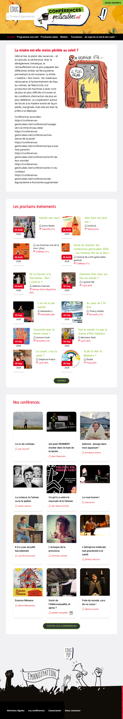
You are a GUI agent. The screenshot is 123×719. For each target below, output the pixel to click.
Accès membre (113, 2)
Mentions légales (15, 710)
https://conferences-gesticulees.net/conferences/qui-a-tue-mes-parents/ (37, 146)
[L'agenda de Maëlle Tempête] (72, 613)
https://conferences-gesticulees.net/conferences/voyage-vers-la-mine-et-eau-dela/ (36, 124)
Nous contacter (73, 710)
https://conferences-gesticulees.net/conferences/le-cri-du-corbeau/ (36, 168)
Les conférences (36, 710)
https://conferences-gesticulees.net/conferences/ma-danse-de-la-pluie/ (33, 135)
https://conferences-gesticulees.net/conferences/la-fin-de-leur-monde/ (36, 157)
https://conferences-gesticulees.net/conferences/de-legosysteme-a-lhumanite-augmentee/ (36, 178)
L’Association (54, 710)
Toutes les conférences (61, 626)
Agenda (61, 380)
